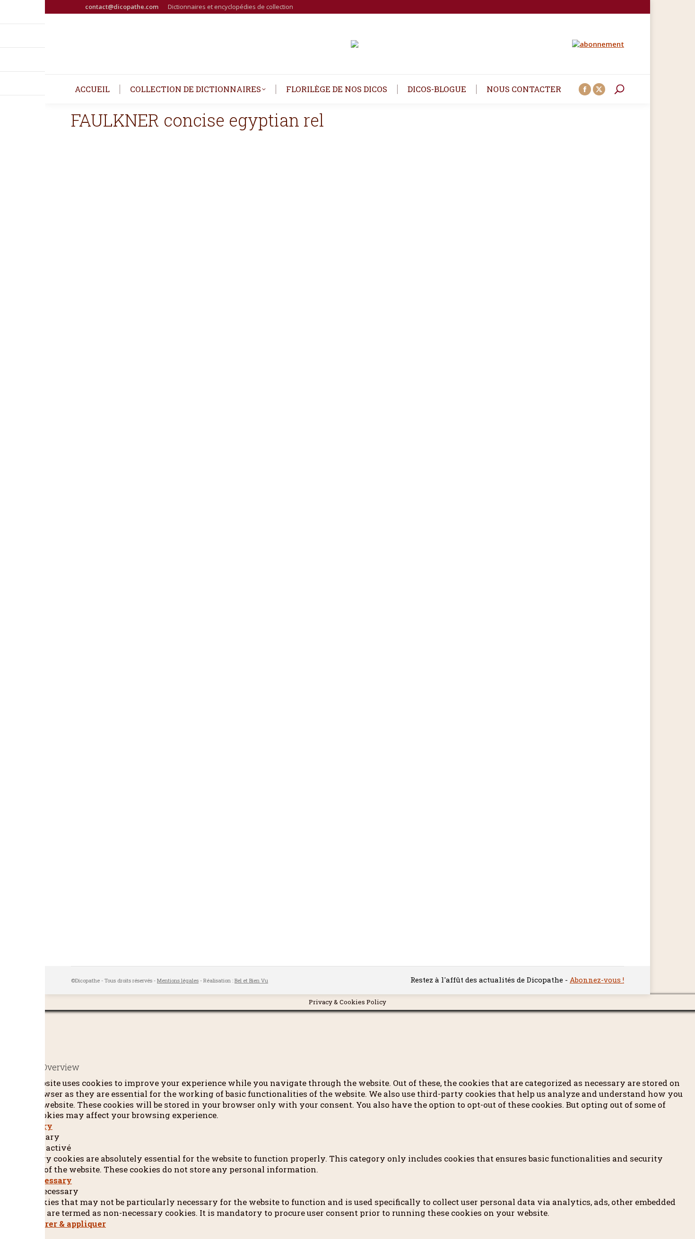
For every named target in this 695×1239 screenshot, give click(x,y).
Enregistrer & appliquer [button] (57, 1223)
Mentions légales (178, 980)
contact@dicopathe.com (121, 6)
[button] (38, 14)
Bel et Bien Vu (251, 980)
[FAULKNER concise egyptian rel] (347, 558)
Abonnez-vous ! (597, 979)
